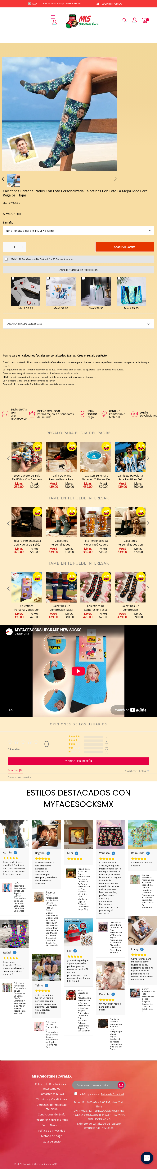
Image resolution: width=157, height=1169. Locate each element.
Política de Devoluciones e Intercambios (51, 1086)
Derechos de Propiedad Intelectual (52, 1107)
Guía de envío (52, 1141)
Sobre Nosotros (51, 1125)
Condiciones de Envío (51, 1114)
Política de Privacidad (51, 1130)
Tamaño (8, 222)
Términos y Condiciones (51, 1099)
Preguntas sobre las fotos (51, 1120)
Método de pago (51, 1136)
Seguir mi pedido (112, 3)
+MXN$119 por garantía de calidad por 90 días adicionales (42, 259)
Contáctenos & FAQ (51, 1094)
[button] (10, 113)
